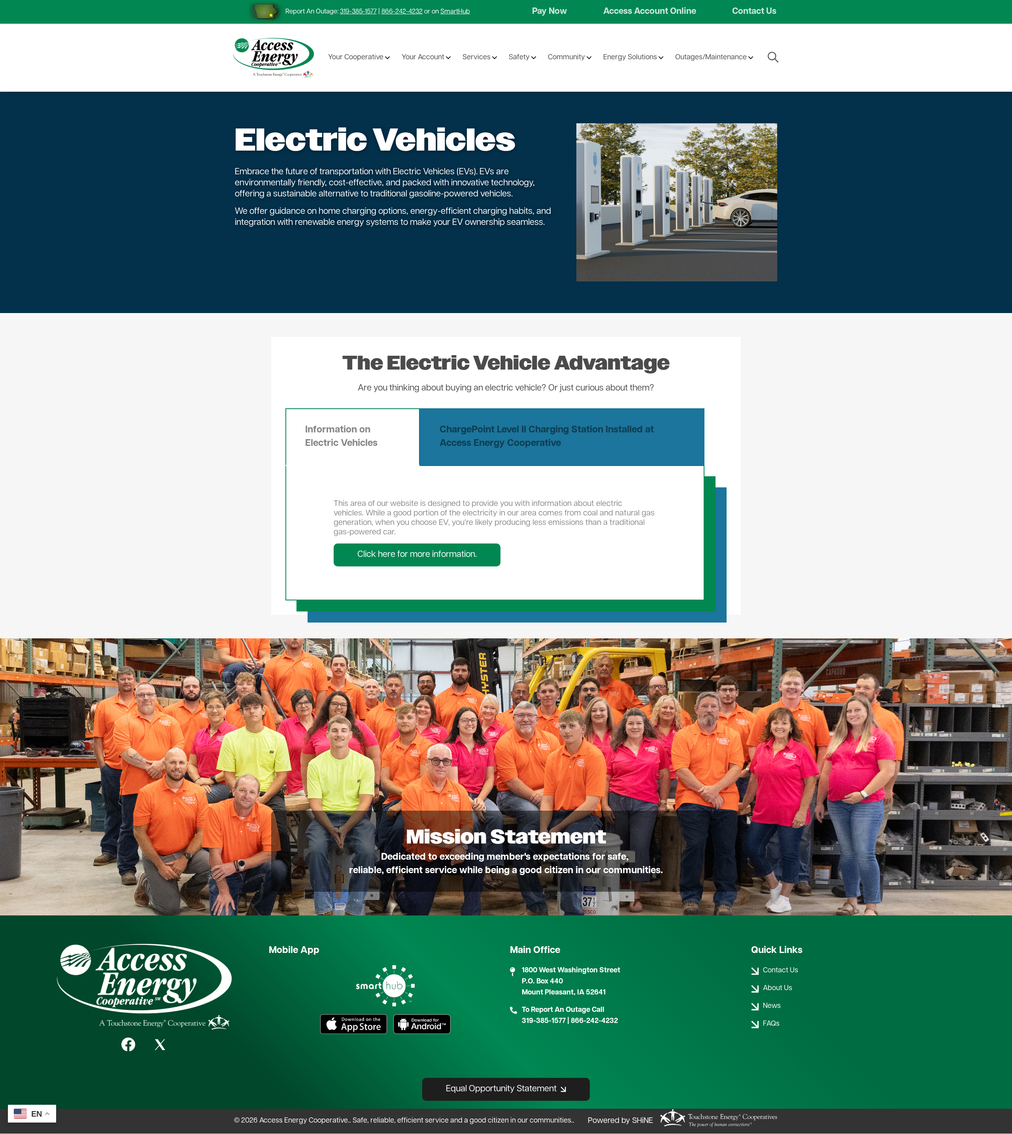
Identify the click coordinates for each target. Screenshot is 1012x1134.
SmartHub (455, 12)
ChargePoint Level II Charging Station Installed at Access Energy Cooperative (547, 436)
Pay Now (549, 11)
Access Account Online (649, 11)
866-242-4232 (402, 12)
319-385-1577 (358, 12)
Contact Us (754, 11)
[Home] (273, 57)
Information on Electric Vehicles (341, 436)
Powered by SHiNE (620, 1121)
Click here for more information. (417, 554)
